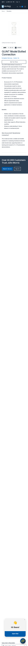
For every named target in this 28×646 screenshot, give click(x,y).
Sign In (18, 2)
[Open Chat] (23, 641)
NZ (3, 2)
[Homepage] (6, 6)
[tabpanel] (14, 154)
